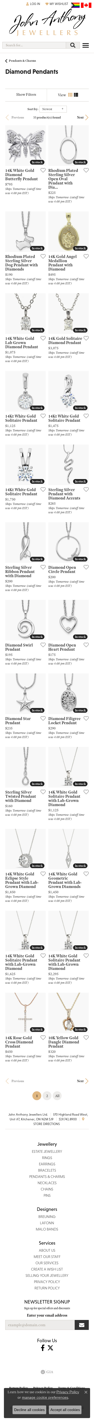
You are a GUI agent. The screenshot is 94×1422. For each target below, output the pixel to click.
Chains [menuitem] (47, 1189)
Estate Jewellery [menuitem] (47, 1151)
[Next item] (83, 145)
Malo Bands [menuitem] (47, 1229)
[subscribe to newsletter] (82, 1325)
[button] (33, 4)
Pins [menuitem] (47, 1195)
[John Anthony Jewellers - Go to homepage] (47, 23)
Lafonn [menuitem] (47, 1223)
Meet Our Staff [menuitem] (47, 1257)
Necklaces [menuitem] (47, 1183)
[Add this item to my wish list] (41, 170)
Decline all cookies (29, 1410)
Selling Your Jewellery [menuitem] (47, 1275)
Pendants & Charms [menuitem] (47, 1176)
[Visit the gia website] (47, 1372)
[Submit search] (73, 45)
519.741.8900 (68, 1119)
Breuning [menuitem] (47, 1217)
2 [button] (47, 1095)
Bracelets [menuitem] (47, 1170)
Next (80, 117)
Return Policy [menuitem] (47, 1288)
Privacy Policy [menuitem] (47, 1282)
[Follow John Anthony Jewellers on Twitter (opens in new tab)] (50, 1348)
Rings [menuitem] (47, 1158)
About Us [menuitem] (47, 1250)
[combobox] (34, 45)
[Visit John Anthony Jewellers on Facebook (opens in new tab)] (43, 1348)
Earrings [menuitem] (47, 1164)
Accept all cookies (65, 1410)
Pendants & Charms (22, 61)
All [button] (57, 1095)
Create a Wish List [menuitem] (47, 1269)
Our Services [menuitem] (47, 1263)
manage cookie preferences (45, 1397)
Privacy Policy (67, 1392)
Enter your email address (47, 1315)
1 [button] (38, 1095)
